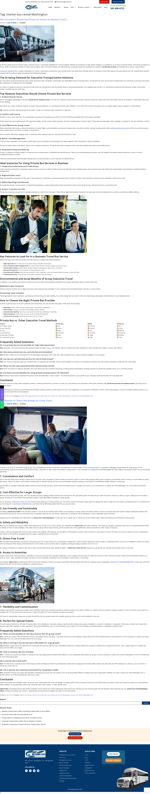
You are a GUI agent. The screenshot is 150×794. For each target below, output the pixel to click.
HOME (50, 7)
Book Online (104, 2)
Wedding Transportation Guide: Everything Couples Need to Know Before (26, 711)
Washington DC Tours (65, 760)
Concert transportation (65, 775)
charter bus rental (25, 396)
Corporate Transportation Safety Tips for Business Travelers (21, 721)
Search (3, 699)
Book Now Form (89, 770)
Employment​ (97, 7)
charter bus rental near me (40, 396)
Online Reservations (75, 738)
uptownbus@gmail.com (64, 2)
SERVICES (57, 7)
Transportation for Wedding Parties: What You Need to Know (22, 718)
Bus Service (10, 396)
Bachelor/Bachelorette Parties (67, 778)
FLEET (72, 7)
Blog (105, 7)
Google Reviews (89, 765)
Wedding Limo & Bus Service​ (67, 755)
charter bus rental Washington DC (82, 396)
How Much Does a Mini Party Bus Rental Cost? (17, 714)
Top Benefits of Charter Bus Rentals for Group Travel (26, 400)
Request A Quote (118, 2)
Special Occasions (64, 768)
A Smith (22, 23)
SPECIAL (66, 7)
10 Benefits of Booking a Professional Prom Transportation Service (24, 724)
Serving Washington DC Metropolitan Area (39, 2)
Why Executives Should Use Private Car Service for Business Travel (33, 19)
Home (86, 755)
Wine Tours (62, 757)
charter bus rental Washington (60, 396)
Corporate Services (64, 773)
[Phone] (2, 403)
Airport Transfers (64, 762)
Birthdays (61, 781)
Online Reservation (90, 773)
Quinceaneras (63, 770)
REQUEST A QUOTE (83, 7)
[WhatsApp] (2, 407)
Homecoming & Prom (65, 765)
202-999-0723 (117, 8)
